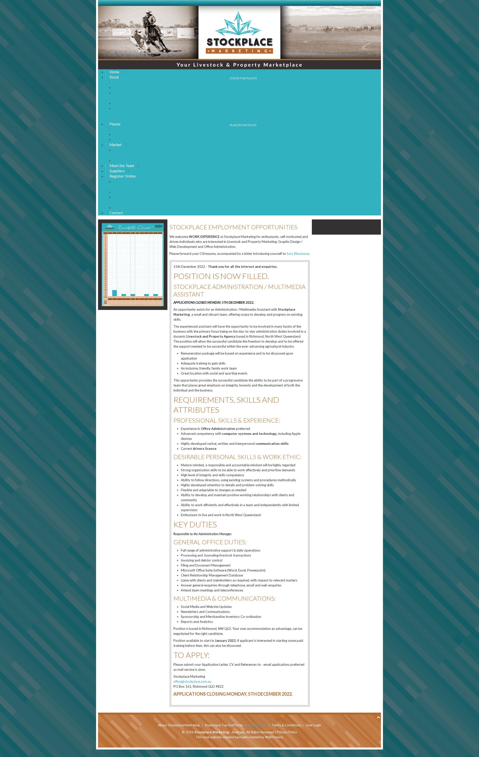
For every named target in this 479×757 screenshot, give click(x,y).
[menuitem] (114, 72)
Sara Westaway (298, 254)
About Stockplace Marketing (179, 725)
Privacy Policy (287, 732)
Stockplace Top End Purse (224, 725)
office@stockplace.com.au (192, 681)
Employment (257, 725)
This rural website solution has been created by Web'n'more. (239, 737)
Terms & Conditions (286, 725)
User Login (313, 725)
